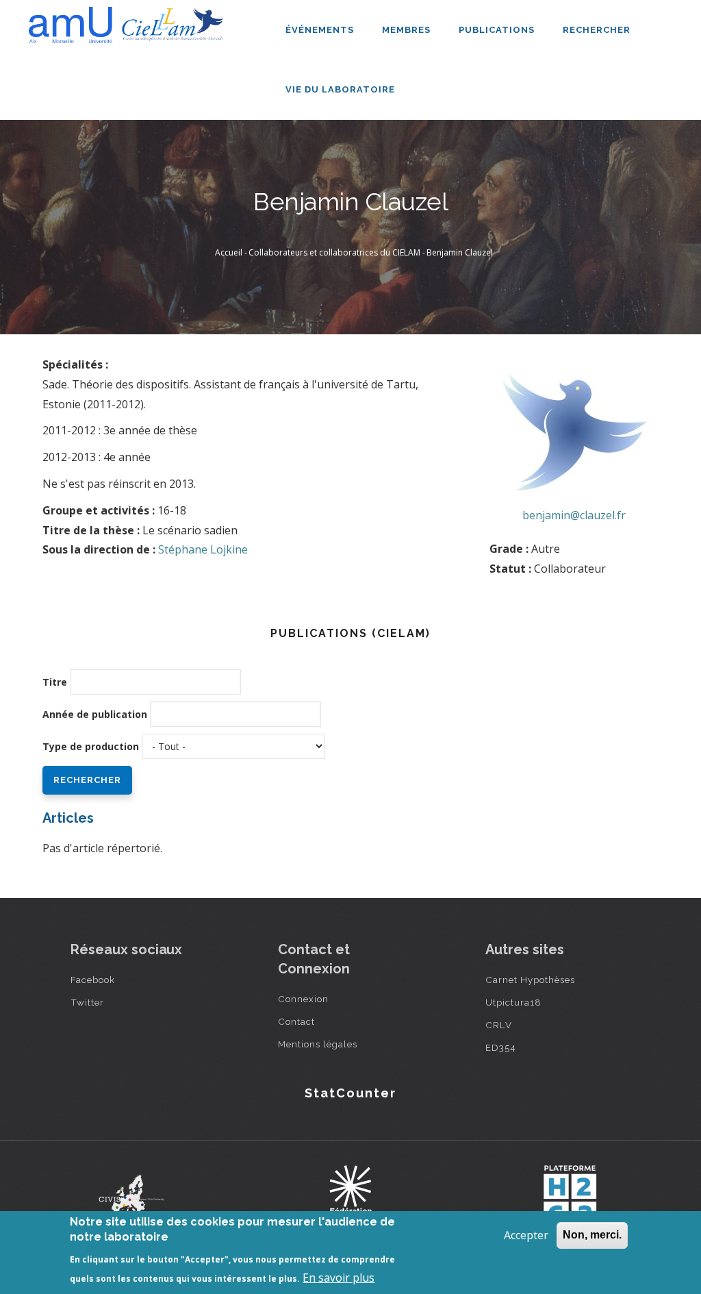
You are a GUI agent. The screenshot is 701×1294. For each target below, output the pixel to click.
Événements (321, 30)
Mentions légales (317, 1043)
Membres (407, 30)
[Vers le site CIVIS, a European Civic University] (131, 1195)
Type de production (90, 746)
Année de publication (94, 714)
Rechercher (596, 30)
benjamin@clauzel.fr (574, 515)
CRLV (498, 1024)
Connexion (303, 998)
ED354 (500, 1047)
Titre (54, 681)
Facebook (93, 979)
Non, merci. (592, 1235)
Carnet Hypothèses (530, 979)
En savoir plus (338, 1277)
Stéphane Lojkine (203, 549)
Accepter (526, 1235)
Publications (498, 30)
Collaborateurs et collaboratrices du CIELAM (334, 252)
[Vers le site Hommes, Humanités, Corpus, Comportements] (569, 1196)
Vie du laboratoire (341, 89)
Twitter (87, 1002)
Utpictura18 (513, 1002)
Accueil (228, 252)
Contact (296, 1021)
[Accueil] (129, 25)
